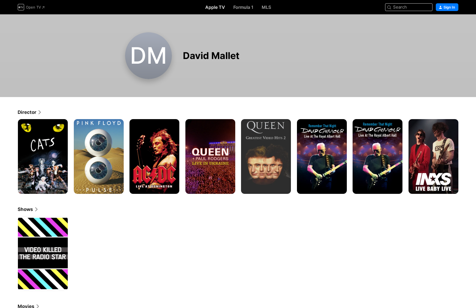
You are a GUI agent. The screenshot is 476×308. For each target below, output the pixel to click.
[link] (30, 112)
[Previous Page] (12, 156)
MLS (266, 7)
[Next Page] (464, 156)
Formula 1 (243, 7)
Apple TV (215, 7)
